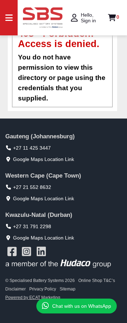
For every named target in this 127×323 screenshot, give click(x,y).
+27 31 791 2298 (32, 226)
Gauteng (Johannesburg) (40, 136)
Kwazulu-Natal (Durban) (38, 215)
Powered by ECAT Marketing (32, 297)
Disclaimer (15, 289)
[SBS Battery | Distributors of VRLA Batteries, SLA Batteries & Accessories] (42, 17)
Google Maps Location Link (43, 159)
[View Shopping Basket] (112, 17)
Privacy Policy (42, 289)
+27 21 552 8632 (32, 187)
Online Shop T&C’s (96, 280)
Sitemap (67, 289)
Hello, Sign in (88, 17)
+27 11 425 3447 (32, 148)
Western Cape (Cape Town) (43, 175)
